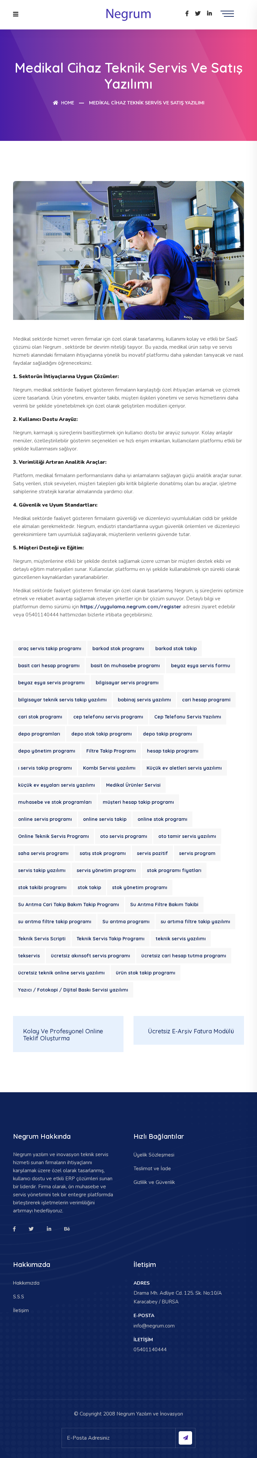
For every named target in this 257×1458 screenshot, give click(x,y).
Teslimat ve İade (152, 1168)
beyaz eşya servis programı (51, 683)
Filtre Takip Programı (111, 751)
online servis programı (45, 819)
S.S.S (18, 1296)
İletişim (21, 1310)
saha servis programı (43, 853)
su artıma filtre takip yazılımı (195, 922)
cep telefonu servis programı (108, 717)
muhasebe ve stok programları (55, 802)
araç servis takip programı (49, 649)
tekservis (29, 956)
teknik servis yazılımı (181, 939)
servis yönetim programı (106, 870)
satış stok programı (103, 853)
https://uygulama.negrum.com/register (130, 606)
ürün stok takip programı (145, 973)
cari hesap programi (206, 700)
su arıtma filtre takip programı (54, 922)
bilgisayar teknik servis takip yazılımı (62, 700)
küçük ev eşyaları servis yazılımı (56, 785)
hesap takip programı (172, 751)
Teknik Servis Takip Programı (111, 939)
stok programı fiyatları (174, 870)
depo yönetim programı (46, 751)
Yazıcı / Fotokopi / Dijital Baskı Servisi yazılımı (73, 990)
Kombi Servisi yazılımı (109, 768)
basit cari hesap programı (49, 666)
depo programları (39, 734)
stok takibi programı (42, 887)
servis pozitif (152, 853)
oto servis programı (123, 836)
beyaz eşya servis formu (200, 666)
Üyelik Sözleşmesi (154, 1154)
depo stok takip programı (101, 734)
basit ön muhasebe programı (125, 666)
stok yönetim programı (139, 887)
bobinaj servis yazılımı (144, 700)
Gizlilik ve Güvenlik (154, 1182)
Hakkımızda (26, 1283)
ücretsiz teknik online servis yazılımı (61, 973)
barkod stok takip (176, 649)
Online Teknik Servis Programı (53, 836)
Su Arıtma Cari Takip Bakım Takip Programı (68, 905)
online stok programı (162, 819)
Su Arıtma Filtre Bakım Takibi (164, 905)
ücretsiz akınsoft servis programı (90, 956)
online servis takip (104, 819)
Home (67, 103)
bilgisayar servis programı (127, 683)
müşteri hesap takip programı (138, 802)
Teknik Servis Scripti (42, 939)
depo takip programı (167, 734)
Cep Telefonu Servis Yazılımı (187, 717)
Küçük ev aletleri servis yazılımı (184, 768)
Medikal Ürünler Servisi (133, 785)
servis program (197, 853)
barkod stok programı (118, 649)
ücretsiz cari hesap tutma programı (183, 956)
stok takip (89, 887)
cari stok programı (40, 717)
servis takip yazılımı (42, 870)
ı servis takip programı (45, 768)
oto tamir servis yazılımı (187, 836)
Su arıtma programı (126, 922)
